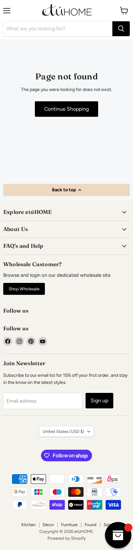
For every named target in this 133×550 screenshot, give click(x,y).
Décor (48, 524)
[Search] (121, 28)
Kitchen (28, 524)
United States (63, 431)
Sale (108, 524)
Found (91, 524)
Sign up (99, 400)
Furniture (69, 524)
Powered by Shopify (66, 538)
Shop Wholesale (24, 288)
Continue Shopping (66, 109)
